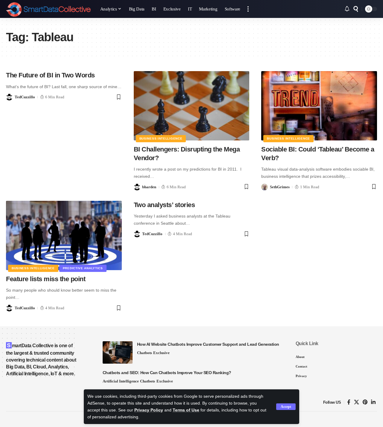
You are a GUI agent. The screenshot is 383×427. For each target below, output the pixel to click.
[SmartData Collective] (48, 9)
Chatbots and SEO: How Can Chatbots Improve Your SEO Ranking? (167, 372)
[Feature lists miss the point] (64, 235)
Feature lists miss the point (45, 279)
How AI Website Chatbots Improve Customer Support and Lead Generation (208, 344)
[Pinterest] (365, 402)
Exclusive (161, 353)
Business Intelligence (161, 138)
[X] (356, 402)
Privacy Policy (148, 410)
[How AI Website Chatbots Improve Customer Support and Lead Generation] (118, 352)
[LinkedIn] (373, 402)
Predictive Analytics (83, 268)
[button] (286, 406)
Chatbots (144, 353)
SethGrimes (280, 187)
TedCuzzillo (25, 97)
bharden (149, 187)
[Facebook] (349, 402)
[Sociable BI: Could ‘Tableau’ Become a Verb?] (319, 105)
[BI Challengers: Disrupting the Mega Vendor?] (192, 105)
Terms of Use (186, 410)
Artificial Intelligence (121, 381)
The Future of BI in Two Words (50, 75)
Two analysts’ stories (164, 205)
